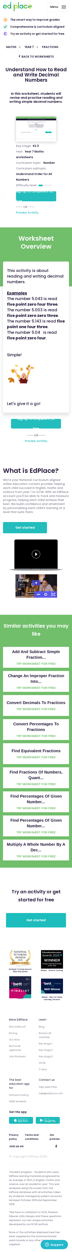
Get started (25, 527)
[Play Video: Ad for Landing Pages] (36, 582)
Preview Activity (27, 213)
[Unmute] (38, 594)
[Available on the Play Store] (48, 1121)
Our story (14, 1039)
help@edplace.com (51, 1093)
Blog (41, 1026)
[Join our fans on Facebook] (56, 1146)
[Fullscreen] (53, 594)
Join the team (17, 1056)
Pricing (13, 1033)
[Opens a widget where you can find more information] (54, 1245)
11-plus (43, 1069)
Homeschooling (19, 1095)
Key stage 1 (45, 1043)
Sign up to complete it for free (34, 196)
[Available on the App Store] (21, 1121)
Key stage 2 (46, 1050)
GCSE (42, 1063)
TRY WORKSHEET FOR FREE (36, 663)
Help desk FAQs (48, 1087)
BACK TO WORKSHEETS (37, 57)
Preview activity (36, 441)
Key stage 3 (46, 1056)
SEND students (17, 1101)
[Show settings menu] (46, 594)
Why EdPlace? (17, 1026)
